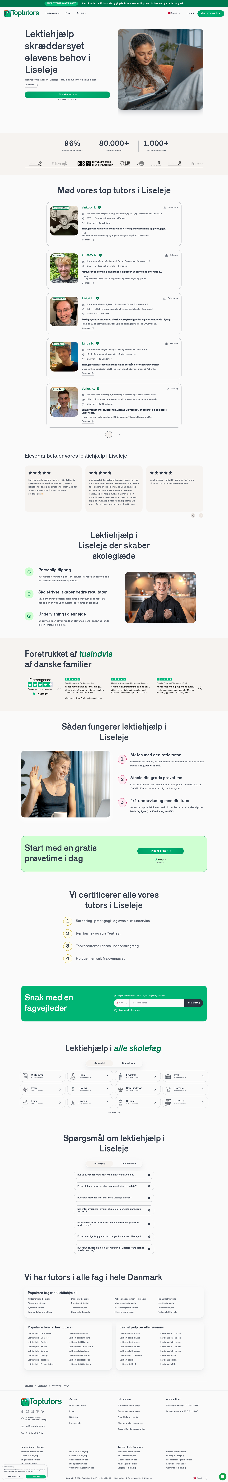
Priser (72, 1411)
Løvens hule (75, 1423)
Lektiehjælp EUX (168, 1364)
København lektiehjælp (129, 1452)
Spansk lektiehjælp (80, 1312)
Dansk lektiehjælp (80, 1299)
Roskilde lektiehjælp (176, 1464)
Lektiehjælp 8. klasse (130, 1351)
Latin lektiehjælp (166, 1308)
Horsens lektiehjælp (176, 1452)
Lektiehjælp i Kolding (37, 1355)
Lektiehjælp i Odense (38, 1351)
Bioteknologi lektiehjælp (126, 1308)
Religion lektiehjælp (167, 1312)
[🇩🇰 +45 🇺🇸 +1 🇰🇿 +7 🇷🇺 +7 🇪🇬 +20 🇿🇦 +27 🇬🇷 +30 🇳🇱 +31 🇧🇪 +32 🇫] (122, 1003)
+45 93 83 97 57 (34, 1433)
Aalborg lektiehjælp (127, 1464)
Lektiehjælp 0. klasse (130, 1333)
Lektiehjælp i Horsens (79, 1355)
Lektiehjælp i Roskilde (38, 1360)
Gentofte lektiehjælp (176, 1468)
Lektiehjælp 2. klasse (130, 1338)
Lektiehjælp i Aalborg (79, 1351)
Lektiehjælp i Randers (79, 1338)
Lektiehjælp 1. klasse (170, 1333)
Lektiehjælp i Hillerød (79, 1342)
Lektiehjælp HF (127, 1360)
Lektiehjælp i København (39, 1333)
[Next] (201, 515)
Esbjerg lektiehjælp (127, 1468)
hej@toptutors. (33, 1426)
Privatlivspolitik (134, 1478)
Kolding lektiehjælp (175, 1456)
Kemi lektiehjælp (166, 1303)
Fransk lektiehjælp (167, 1299)
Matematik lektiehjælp (39, 1299)
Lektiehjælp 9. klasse (170, 1351)
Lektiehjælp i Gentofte (39, 1338)
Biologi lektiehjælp (36, 1303)
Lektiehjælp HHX (128, 1364)
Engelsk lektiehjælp (80, 1303)
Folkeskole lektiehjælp (129, 1405)
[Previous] (193, 515)
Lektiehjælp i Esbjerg (38, 1342)
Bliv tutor (73, 1417)
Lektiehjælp (42, 1386)
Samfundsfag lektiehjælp (40, 1312)
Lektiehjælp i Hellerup (79, 1360)
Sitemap (148, 1478)
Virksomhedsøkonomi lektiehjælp (130, 1299)
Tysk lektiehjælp (79, 1308)
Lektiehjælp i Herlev (37, 1347)
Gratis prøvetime (77, 1405)
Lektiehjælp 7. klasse (170, 1347)
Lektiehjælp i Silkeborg (80, 1364)
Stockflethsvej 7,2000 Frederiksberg (35, 1419)
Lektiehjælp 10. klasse (131, 1355)
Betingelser (119, 1478)
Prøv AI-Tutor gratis (128, 1417)
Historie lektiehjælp (124, 1312)
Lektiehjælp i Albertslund (81, 1347)
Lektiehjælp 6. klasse (130, 1347)
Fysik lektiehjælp (36, 1308)
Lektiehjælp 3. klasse (170, 1338)
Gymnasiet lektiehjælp (129, 1411)
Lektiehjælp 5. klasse (170, 1342)
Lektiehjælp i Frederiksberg (41, 1364)
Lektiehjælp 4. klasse (130, 1342)
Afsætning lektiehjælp (125, 1303)
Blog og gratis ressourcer (130, 1423)
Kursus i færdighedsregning (131, 1429)
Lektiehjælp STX (168, 1355)
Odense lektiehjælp (127, 1460)
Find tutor (29, 1386)
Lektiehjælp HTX (168, 1360)
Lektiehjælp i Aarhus (78, 1333)
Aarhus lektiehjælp (127, 1456)
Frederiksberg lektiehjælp (179, 1460)
